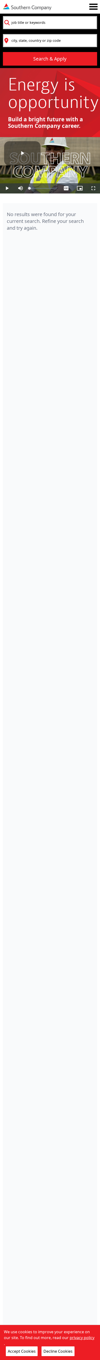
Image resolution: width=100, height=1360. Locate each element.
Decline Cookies (58, 1351)
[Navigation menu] (93, 6)
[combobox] (50, 22)
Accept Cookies (22, 1351)
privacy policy (82, 1337)
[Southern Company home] (27, 7)
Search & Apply (50, 58)
